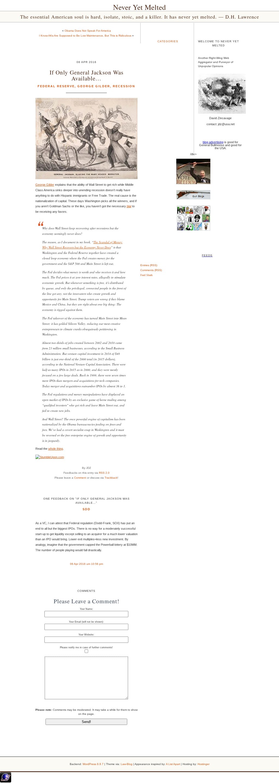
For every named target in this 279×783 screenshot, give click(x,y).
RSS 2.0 (104, 472)
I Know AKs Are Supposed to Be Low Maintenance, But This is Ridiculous (85, 35)
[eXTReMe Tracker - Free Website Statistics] (5, 781)
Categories (167, 41)
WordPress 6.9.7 (93, 764)
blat (129, 206)
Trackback (111, 477)
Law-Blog (126, 764)
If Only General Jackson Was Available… (86, 75)
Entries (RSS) (148, 265)
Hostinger (204, 764)
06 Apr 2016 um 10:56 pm (86, 563)
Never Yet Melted (139, 7)
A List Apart (173, 764)
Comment (80, 477)
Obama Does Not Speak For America (88, 30)
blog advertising (213, 142)
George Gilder (93, 86)
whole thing (55, 448)
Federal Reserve (56, 86)
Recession (124, 86)
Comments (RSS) (151, 270)
